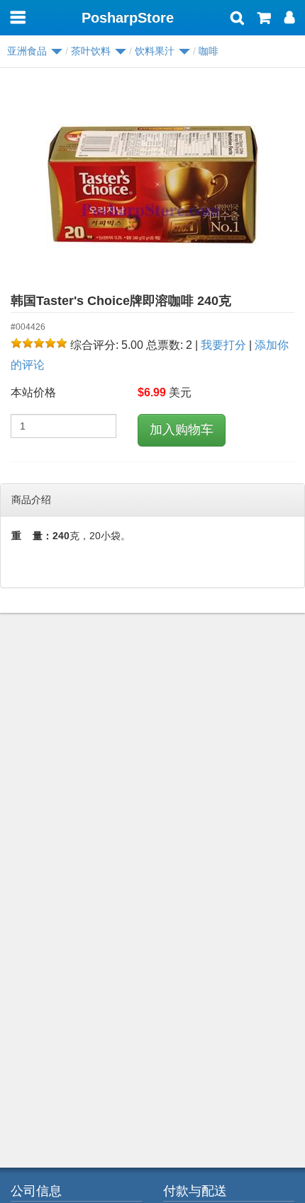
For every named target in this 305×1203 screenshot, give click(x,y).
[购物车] (264, 19)
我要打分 (223, 345)
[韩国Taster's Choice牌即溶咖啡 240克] (152, 185)
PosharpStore (128, 17)
